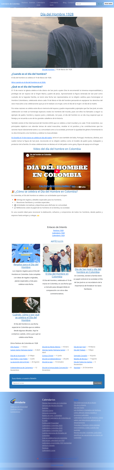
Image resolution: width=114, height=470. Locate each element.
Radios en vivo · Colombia (52, 415)
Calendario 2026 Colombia (57, 465)
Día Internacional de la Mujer (85, 402)
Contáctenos (15, 412)
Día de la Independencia (51, 359)
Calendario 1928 (58, 233)
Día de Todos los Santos (83, 362)
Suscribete (97, 383)
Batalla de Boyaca (80, 359)
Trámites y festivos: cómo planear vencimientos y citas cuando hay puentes (87, 427)
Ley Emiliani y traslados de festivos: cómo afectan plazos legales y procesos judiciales (87, 412)
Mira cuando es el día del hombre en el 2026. (28, 82)
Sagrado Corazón (80, 355)
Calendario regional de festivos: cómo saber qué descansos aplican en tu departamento (88, 420)
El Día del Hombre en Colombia (57, 275)
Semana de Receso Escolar (52, 405)
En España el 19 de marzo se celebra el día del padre (31, 137)
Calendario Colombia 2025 (52, 425)
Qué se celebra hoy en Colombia (54, 438)
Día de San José (80, 347)
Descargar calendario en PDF (53, 440)
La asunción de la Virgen (19, 362)
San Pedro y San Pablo (19, 359)
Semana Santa (47, 410)
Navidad (77, 367)
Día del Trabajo (79, 350)
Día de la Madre (80, 405)
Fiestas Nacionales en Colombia (54, 403)
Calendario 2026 (41, 3)
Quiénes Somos (16, 409)
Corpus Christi (47, 355)
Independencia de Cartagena (21, 367)
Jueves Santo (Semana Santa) (21, 350)
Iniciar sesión (108, 3)
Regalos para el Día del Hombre (26, 266)
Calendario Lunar (48, 450)
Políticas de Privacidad (19, 407)
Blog (64, 2)
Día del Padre (79, 407)
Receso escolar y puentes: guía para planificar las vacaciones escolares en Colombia (88, 435)
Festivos (25, 2)
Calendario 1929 (58, 235)
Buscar (100, 4)
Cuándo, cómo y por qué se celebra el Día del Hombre (26, 317)
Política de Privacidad (50, 423)
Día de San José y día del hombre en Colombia (88, 271)
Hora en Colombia (49, 413)
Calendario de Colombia (10, 4)
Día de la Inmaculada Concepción (55, 367)
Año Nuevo (14, 347)
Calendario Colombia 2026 (52, 428)
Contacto (71, 2)
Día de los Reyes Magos (51, 347)
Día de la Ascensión (17, 355)
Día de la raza (47, 362)
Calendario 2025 (54, 3)
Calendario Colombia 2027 (52, 430)
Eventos (32, 2)
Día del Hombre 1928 (57, 14)
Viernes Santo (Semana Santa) (53, 350)
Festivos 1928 (58, 230)
